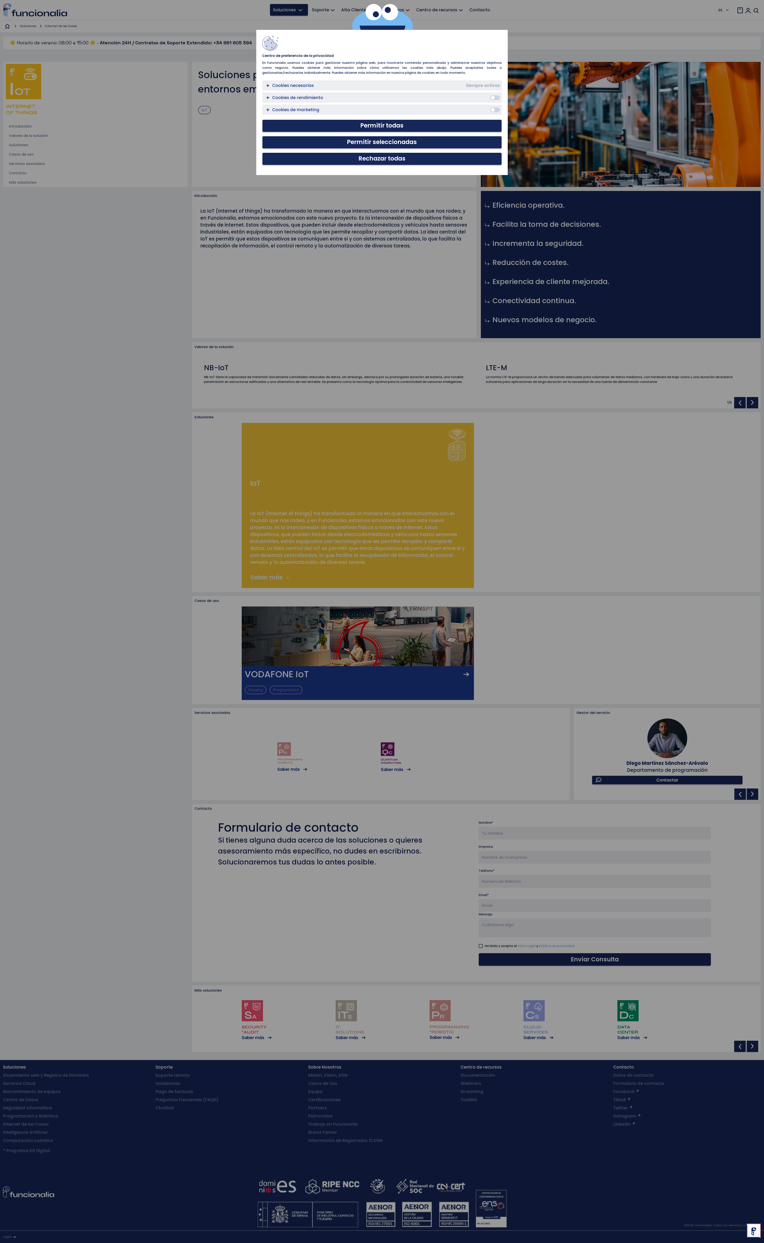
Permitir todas (381, 125)
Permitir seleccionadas (382, 142)
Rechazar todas (382, 158)
